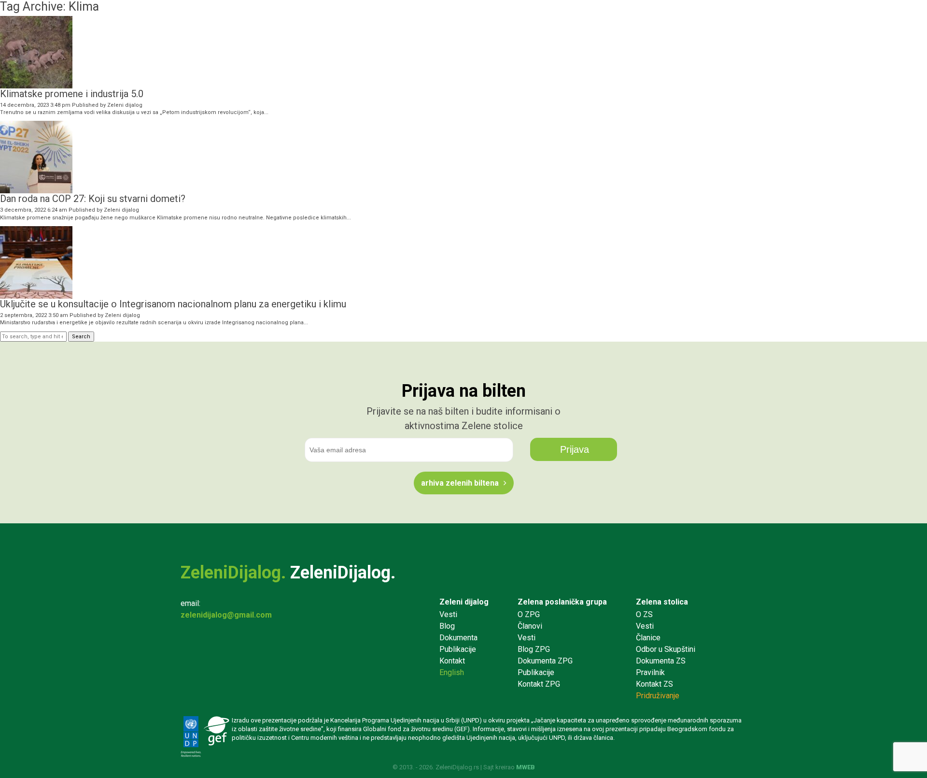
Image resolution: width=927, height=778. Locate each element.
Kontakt (452, 660)
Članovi (530, 626)
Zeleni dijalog (124, 105)
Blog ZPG (534, 649)
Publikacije (457, 649)
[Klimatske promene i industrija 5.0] (36, 84)
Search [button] (81, 336)
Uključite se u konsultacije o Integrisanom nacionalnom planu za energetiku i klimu (173, 304)
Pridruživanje (657, 695)
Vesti (448, 614)
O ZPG (529, 614)
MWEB (525, 767)
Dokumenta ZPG (545, 660)
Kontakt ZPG (539, 684)
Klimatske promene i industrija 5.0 (71, 94)
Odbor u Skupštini (665, 649)
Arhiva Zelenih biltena (460, 483)
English (451, 672)
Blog (447, 626)
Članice (648, 637)
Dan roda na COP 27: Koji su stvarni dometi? (92, 198)
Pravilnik (650, 672)
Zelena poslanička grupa (562, 601)
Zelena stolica (662, 601)
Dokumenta (458, 637)
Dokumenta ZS (661, 660)
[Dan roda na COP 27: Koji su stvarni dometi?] (36, 190)
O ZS (644, 614)
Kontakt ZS (654, 684)
